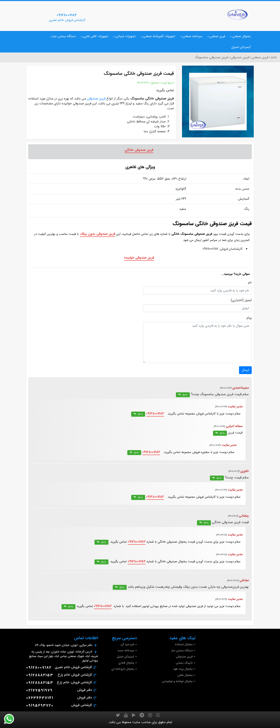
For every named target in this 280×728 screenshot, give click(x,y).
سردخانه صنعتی (192, 36)
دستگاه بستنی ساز (64, 36)
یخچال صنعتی (241, 36)
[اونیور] (237, 14)
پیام (249, 317)
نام (250, 282)
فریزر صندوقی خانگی (139, 150)
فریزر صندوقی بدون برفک (97, 233)
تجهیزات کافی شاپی (95, 36)
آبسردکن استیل (241, 47)
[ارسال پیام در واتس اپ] (11, 719)
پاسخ (185, 394)
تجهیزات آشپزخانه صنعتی (159, 36)
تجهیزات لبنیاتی (125, 36)
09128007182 (67, 15)
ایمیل (248, 300)
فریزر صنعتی (217, 36)
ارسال (245, 370)
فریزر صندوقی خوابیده (139, 257)
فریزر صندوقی (96, 98)
